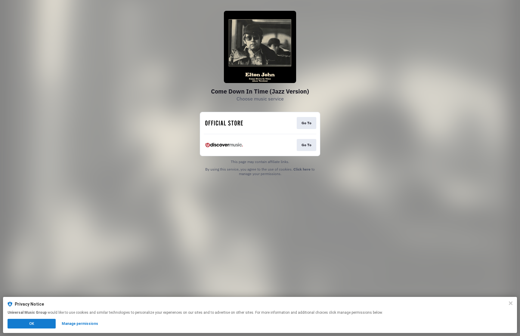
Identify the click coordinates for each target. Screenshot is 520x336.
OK (31, 324)
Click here (302, 169)
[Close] (510, 303)
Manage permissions (80, 324)
